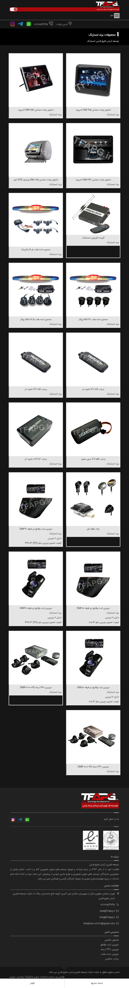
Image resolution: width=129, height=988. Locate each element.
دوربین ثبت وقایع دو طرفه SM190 (36, 608)
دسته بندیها (97, 983)
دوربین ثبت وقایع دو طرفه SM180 (93, 687)
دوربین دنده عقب (110, 954)
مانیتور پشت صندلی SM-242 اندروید (93, 180)
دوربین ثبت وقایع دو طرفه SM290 (36, 529)
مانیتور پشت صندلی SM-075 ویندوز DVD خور (36, 180)
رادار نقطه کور (93, 529)
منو (117, 15)
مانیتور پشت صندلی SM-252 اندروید (36, 110)
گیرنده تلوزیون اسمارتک (93, 238)
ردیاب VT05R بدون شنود (93, 459)
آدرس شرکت (62, 24)
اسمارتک (91, 41)
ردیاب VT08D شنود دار (36, 389)
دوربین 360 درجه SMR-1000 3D (93, 767)
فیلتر (32, 983)
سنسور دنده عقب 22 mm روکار (93, 319)
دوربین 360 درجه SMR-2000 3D (36, 687)
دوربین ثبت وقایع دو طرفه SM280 (93, 608)
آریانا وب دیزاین (16, 977)
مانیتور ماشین (112, 940)
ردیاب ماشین (112, 959)
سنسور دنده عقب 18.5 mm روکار (35, 319)
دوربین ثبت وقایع (110, 945)
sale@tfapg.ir (107, 911)
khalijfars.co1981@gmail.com (99, 924)
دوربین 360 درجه (110, 949)
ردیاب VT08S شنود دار (93, 389)
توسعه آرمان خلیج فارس (107, 41)
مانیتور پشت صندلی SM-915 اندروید (93, 110)
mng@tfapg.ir (107, 917)
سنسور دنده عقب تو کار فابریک (35, 250)
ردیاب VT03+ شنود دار (36, 459)
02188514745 (41, 24)
